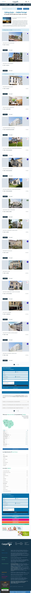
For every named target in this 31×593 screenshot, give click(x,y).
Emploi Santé (12, 576)
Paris (15, 454)
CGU (16, 542)
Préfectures (20, 560)
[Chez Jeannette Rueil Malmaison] (15, 162)
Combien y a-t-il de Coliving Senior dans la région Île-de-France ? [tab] (13, 407)
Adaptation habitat (26, 572)
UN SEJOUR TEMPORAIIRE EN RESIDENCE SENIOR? (15, 519)
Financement (12, 578)
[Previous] (12, 364)
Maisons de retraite (6, 4)
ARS (11, 559)
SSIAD (22, 565)
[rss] (5, 1)
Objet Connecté (22, 579)
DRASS (23, 560)
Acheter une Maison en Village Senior (16, 558)
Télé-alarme (22, 569)
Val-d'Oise (15, 465)
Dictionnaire (26, 555)
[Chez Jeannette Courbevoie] (15, 305)
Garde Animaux (20, 568)
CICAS (26, 563)
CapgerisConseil (17, 581)
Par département (16, 557)
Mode (20, 574)
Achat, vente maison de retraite (15, 579)
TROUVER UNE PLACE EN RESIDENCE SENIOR (16, 522)
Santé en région (18, 559)
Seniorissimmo (13, 581)
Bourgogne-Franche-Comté (15, 472)
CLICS (24, 563)
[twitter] (3, 1)
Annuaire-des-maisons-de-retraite (21, 581)
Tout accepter (5, 588)
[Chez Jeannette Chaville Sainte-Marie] (15, 36)
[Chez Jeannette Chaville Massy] (15, 244)
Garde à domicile (26, 564)
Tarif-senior (23, 582)
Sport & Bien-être (25, 568)
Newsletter (21, 543)
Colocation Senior (13, 572)
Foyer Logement (13, 553)
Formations (16, 576)
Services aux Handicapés (16, 565)
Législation (18, 555)
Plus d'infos (5, 70)
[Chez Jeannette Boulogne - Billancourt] (15, 121)
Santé (16, 551)
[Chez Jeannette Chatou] (15, 264)
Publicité (21, 544)
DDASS (25, 560)
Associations (18, 561)
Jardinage (24, 568)
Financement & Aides (14, 555)
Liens (26, 4)
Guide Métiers (20, 576)
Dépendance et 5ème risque (23, 550)
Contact (21, 542)
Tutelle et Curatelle (13, 562)
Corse (4, 477)
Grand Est (15, 480)
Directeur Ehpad (13, 556)
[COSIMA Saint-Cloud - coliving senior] (15, 100)
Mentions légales (17, 543)
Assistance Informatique (25, 566)
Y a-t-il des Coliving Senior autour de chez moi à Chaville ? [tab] (12, 392)
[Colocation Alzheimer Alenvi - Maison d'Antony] (15, 223)
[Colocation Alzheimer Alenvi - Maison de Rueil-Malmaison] (15, 182)
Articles (14, 550)
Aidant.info (19, 582)
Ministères (13, 559)
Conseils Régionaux (25, 559)
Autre (16, 556)
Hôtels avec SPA (13, 574)
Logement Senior (15, 4)
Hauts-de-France (15, 481)
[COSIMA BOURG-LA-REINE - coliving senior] (15, 203)
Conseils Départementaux (14, 560)
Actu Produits (18, 550)
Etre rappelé (10, 70)
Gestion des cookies (20, 586)
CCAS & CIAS (20, 563)
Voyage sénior (26, 574)
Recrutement (16, 577)
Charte (16, 544)
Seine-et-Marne (15, 459)
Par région (12, 557)
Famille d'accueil (23, 554)
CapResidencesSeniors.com (24, 581)
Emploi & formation (4, 576)
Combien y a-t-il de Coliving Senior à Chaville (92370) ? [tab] (11, 401)
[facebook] (2, 1)
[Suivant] (18, 364)
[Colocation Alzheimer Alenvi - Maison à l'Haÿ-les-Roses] (15, 285)
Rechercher (19, 8)
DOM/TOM (15, 478)
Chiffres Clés (22, 555)
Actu (1, 4)
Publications (19, 551)
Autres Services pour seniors (20, 570)
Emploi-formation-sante (14, 582)
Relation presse (27, 544)
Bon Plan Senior (13, 551)
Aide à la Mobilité (21, 567)
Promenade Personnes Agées (18, 568)
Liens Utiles (3, 559)
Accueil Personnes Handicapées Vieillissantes (22, 553)
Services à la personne (20, 4)
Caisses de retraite (13, 561)
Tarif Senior (17, 574)
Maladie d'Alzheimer (19, 552)
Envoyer (15, 385)
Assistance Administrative (17, 566)
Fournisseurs (12, 577)
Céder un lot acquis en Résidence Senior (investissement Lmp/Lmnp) (15, 524)
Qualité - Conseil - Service (22, 577)
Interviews (17, 550)
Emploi (30, 4)
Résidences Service (4, 557)
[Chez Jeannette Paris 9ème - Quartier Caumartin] (15, 326)
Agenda (3, 4)
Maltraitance (22, 561)
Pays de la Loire (15, 489)
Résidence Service (10, 4)
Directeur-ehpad (13, 581)
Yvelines (15, 457)
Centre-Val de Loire (15, 475)
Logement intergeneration (19, 572)
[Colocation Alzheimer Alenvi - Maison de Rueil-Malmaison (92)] (15, 141)
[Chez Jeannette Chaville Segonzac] (15, 57)
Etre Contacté (26, 8)
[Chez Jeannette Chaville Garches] (15, 80)
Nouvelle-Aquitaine (15, 486)
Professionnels (4, 577)
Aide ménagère (21, 564)
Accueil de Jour (25, 552)
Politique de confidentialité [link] (5, 591)
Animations (27, 554)
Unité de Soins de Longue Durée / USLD (16, 554)
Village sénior (18, 572)
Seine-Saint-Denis (15, 462)
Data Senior (25, 551)
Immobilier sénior (22, 572)
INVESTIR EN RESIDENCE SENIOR (15, 517)
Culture (22, 551)
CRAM (28, 560)
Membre (27, 1)
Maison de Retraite (13, 552)
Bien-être (24, 4)
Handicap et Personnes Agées (24, 550)
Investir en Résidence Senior (23, 557)
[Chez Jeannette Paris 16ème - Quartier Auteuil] (15, 346)
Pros (28, 4)
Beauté (22, 574)
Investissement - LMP (18, 578)
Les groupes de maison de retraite (15, 554)
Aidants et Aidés (13, 550)
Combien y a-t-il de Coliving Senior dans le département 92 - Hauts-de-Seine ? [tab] (15, 404)
